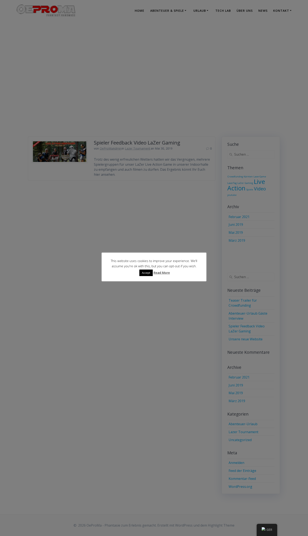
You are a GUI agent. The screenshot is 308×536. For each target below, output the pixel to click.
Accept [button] (146, 273)
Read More (162, 272)
